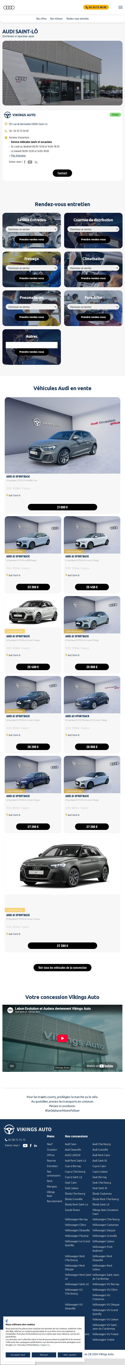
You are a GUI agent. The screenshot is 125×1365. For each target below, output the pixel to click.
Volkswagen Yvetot (103, 1339)
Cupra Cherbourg (75, 1171)
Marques (52, 1186)
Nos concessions (53, 1173)
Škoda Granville (74, 1199)
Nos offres (41, 18)
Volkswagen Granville (104, 1235)
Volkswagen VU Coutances (101, 1297)
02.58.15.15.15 (16, 1139)
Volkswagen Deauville (77, 1230)
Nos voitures (56, 18)
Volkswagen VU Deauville (74, 1306)
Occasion (52, 1149)
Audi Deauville (73, 1149)
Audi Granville (100, 1149)
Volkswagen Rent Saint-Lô (78, 1276)
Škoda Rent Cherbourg (105, 1199)
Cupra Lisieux (100, 1171)
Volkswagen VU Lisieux (105, 1319)
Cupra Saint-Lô (73, 1177)
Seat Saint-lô (99, 1188)
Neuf (50, 1144)
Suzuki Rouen (72, 1209)
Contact (62, 173)
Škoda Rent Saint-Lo (76, 1204)
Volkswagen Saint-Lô (77, 1284)
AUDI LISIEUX (73, 1155)
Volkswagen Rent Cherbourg (75, 1258)
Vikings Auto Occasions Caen (105, 1211)
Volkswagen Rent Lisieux (102, 1267)
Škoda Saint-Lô (100, 1204)
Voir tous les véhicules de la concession (62, 967)
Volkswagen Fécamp (77, 1235)
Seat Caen (71, 1182)
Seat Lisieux (71, 1188)
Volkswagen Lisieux (103, 1241)
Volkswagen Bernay (76, 1219)
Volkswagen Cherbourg (105, 1219)
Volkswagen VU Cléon (105, 1289)
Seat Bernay (99, 1177)
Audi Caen (70, 1144)
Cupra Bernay (73, 1166)
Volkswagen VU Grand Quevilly (105, 1312)
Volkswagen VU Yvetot (105, 1334)
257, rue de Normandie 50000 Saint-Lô (28, 124)
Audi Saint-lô (99, 1160)
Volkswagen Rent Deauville (102, 1258)
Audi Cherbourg (101, 1144)
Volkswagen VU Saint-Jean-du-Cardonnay (105, 1326)
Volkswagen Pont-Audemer (102, 1248)
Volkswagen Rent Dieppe (75, 1267)
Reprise (51, 1160)
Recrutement (53, 1201)
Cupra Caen (99, 1166)
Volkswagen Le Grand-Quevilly (78, 1243)
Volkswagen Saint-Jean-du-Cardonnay (106, 1276)
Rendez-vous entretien (77, 18)
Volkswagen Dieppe (103, 1230)
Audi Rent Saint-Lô (75, 1160)
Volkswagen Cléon (75, 1224)
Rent (49, 1181)
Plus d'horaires (18, 155)
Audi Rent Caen (101, 1155)
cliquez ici (44, 1345)
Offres (51, 1155)
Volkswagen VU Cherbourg (74, 1291)
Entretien (52, 1166)
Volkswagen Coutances (105, 1224)
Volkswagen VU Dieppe (105, 1304)
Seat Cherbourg (101, 1182)
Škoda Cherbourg (75, 1193)
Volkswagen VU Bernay (105, 1284)
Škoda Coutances (102, 1193)
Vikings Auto (51, 1194)
